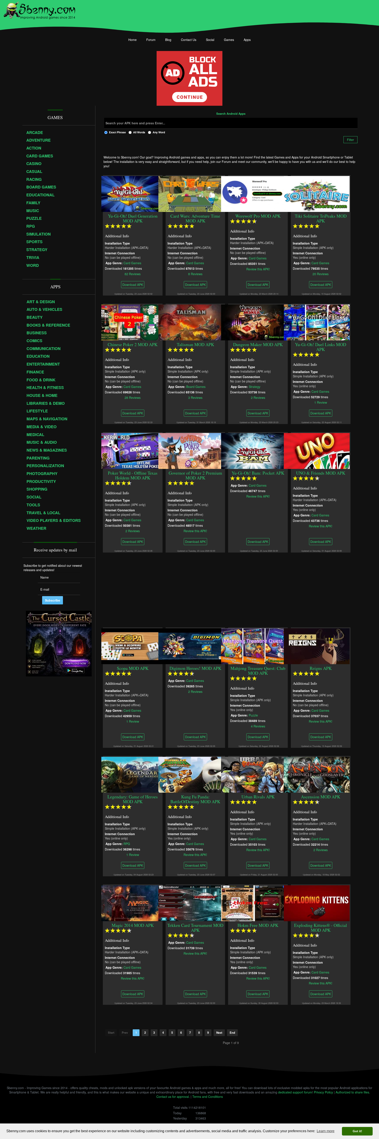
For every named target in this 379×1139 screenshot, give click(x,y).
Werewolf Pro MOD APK (258, 216)
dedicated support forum (295, 1092)
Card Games (132, 263)
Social (210, 39)
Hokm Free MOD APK (258, 925)
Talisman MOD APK (195, 344)
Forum (151, 39)
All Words (139, 132)
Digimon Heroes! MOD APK (195, 668)
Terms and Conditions (207, 1096)
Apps (247, 39)
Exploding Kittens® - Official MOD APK (320, 927)
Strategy (255, 386)
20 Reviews (321, 273)
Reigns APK (321, 668)
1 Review (320, 402)
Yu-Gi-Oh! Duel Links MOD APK (320, 347)
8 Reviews (195, 273)
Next (219, 1032)
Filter (350, 139)
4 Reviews (258, 726)
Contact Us (188, 39)
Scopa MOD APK (132, 668)
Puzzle (253, 715)
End (232, 1032)
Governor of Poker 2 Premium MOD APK (195, 475)
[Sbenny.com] (39, 9)
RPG (126, 843)
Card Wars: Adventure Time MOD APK (195, 218)
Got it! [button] (357, 1131)
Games (229, 39)
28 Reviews (133, 397)
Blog (168, 39)
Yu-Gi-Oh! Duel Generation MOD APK (132, 218)
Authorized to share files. (353, 1092)
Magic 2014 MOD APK (133, 925)
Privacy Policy (323, 1092)
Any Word (159, 132)
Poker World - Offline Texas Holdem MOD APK (132, 475)
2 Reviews (258, 397)
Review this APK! (258, 269)
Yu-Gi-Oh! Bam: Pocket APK (258, 473)
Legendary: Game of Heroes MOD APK (132, 799)
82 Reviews (133, 273)
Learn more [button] (325, 1131)
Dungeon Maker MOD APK (258, 344)
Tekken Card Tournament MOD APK (195, 927)
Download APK (132, 284)
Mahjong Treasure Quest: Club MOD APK (258, 670)
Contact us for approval (172, 1096)
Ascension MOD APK (320, 797)
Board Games (196, 386)
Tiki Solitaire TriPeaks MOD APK (321, 218)
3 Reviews (195, 397)
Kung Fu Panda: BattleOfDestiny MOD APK (195, 799)
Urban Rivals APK (258, 797)
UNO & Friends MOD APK (320, 473)
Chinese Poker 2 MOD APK (132, 344)
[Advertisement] (230, 589)
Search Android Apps (230, 114)
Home (132, 39)
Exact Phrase (117, 132)
